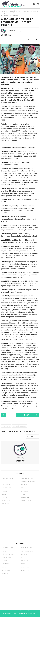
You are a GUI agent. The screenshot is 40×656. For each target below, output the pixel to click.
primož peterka (19, 426)
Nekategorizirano (28, 481)
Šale (22, 488)
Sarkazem (24, 491)
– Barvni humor (7, 478)
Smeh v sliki (25, 497)
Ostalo (24, 484)
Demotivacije (6, 500)
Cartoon (5, 497)
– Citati (4, 481)
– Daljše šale (6, 488)
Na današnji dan (9, 16)
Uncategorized (27, 500)
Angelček (5, 494)
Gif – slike (5, 504)
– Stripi (4, 491)
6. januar (6, 426)
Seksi (23, 494)
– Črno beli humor (8, 484)
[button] (34, 4)
